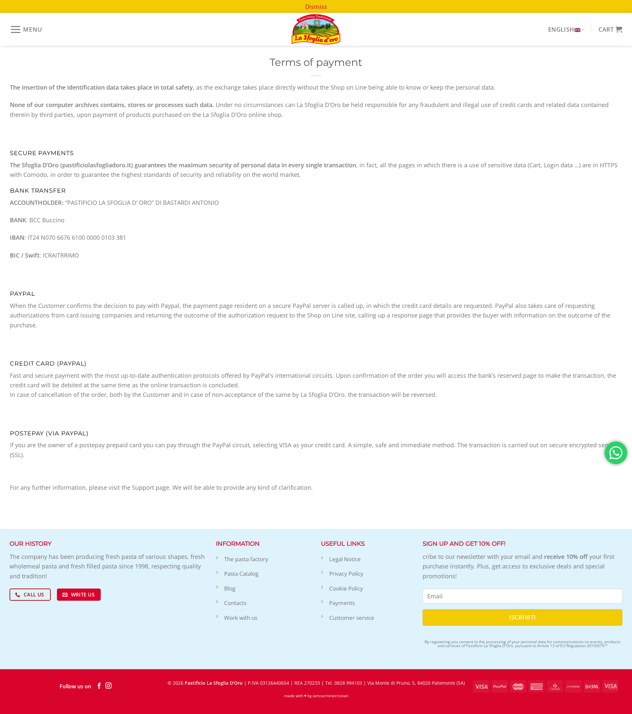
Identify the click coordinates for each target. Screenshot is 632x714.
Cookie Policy (346, 588)
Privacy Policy (346, 573)
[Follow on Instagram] (108, 686)
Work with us (240, 617)
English (561, 29)
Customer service (351, 617)
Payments (342, 603)
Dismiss (316, 6)
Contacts (235, 603)
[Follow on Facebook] (99, 686)
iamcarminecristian (330, 696)
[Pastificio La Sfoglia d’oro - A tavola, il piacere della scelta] (316, 29)
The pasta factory (246, 559)
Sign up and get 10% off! (464, 543)
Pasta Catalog (241, 573)
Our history (30, 543)
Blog (229, 588)
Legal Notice (345, 559)
